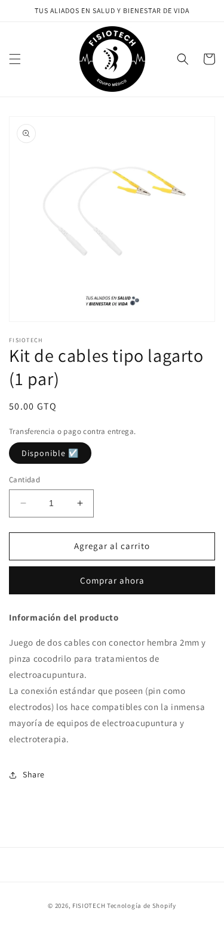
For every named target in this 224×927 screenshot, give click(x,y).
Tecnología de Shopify (141, 905)
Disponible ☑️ (50, 453)
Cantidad (24, 480)
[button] (15, 59)
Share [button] (34, 774)
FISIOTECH (88, 905)
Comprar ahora (112, 580)
